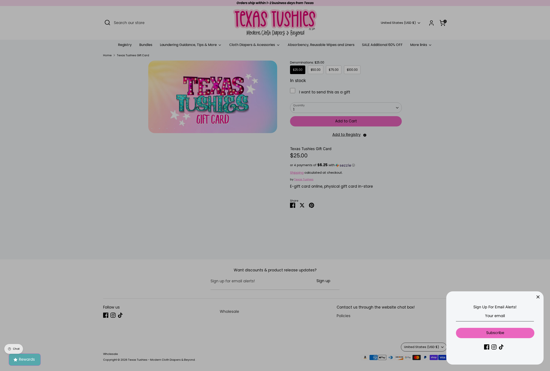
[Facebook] (486, 347)
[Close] (538, 297)
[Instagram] (494, 347)
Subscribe (495, 332)
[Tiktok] (501, 347)
